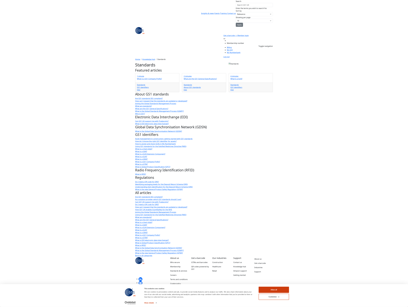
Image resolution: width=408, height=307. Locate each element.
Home (137, 59)
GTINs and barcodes (199, 262)
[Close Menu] (224, 38)
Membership (175, 266)
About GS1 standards (192, 87)
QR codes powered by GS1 (200, 267)
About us (258, 259)
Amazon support (240, 271)
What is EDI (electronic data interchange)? (152, 124)
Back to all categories (143, 255)
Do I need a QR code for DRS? (147, 182)
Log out (226, 57)
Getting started (239, 275)
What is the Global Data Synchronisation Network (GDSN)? (158, 131)
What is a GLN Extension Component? (150, 154)
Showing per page (243, 17)
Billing (229, 47)
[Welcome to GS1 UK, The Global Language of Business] (140, 30)
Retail (214, 271)
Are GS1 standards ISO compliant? (149, 98)
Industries (258, 267)
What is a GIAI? (141, 151)
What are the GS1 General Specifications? (151, 108)
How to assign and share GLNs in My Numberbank (155, 144)
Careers (173, 275)
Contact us (231, 13)
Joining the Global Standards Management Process (155, 103)
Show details (149, 303)
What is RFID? (140, 174)
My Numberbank (233, 52)
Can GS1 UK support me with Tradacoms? (152, 121)
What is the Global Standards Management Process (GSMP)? (159, 111)
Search (238, 1)
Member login (243, 35)
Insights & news (207, 13)
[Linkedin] (140, 279)
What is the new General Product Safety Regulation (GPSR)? (159, 189)
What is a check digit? (143, 149)
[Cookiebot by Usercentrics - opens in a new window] (130, 302)
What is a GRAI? (141, 159)
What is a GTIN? (141, 164)
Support (257, 272)
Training (223, 13)
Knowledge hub (148, 59)
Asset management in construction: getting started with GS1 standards (164, 139)
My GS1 (230, 50)
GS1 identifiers (143, 87)
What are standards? (143, 106)
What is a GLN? (141, 156)
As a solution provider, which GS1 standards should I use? (158, 199)
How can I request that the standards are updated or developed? (161, 101)
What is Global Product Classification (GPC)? (152, 167)
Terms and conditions (179, 279)
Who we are (175, 262)
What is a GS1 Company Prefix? (147, 162)
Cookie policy (175, 283)
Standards (141, 85)
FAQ (138, 90)
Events (217, 13)
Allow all (274, 290)
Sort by (239, 11)
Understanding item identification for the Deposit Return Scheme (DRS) (164, 187)
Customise (273, 297)
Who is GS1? (140, 114)
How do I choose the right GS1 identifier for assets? (156, 141)
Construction (217, 262)
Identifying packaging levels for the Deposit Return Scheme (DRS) (161, 184)
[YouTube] (140, 283)
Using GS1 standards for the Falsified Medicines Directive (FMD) (160, 146)
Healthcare (216, 266)
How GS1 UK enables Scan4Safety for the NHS (153, 209)
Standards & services (178, 271)
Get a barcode (229, 35)
